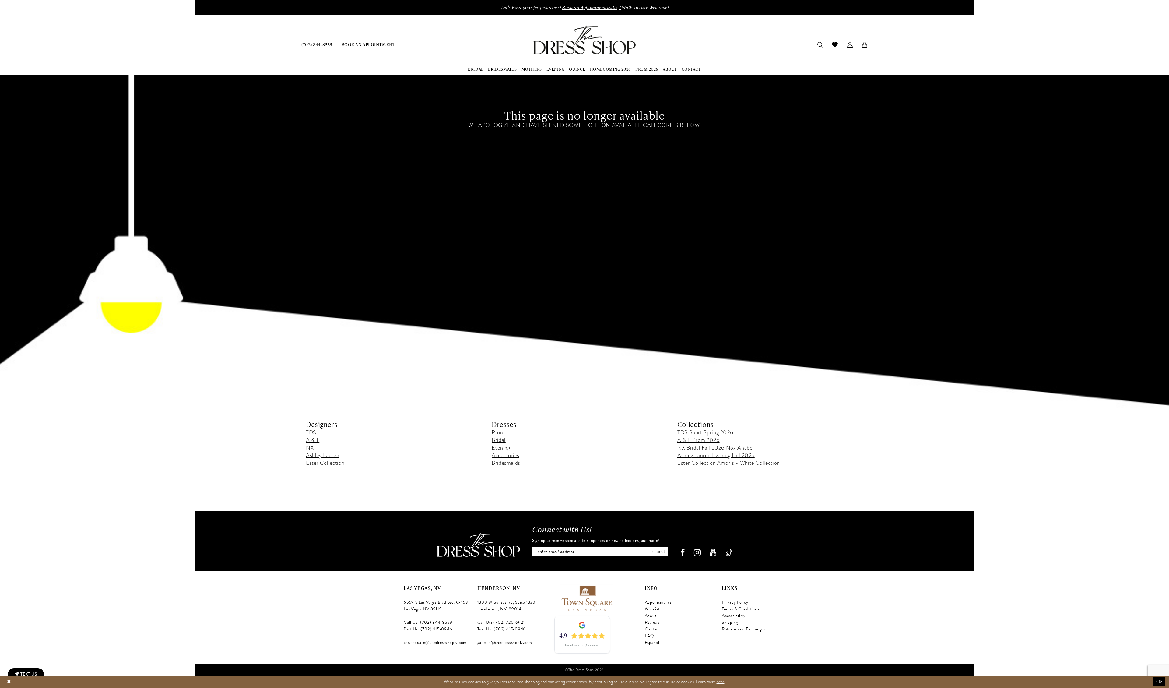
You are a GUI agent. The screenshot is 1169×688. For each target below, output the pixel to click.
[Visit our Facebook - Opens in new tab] (682, 552)
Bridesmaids (506, 463)
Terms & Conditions (740, 609)
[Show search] (820, 44)
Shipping (730, 622)
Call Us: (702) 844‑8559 (428, 622)
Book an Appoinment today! (591, 7)
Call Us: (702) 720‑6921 (501, 622)
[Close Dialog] (9, 681)
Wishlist (652, 609)
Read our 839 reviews (582, 645)
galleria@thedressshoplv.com (504, 642)
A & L (312, 440)
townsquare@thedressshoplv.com (435, 642)
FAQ (649, 636)
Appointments (658, 602)
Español (652, 642)
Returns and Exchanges (743, 629)
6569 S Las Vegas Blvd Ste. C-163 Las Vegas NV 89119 (436, 605)
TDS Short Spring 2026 (705, 432)
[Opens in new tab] (586, 597)
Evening (501, 447)
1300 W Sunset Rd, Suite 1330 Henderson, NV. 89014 (506, 605)
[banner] (584, 40)
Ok (1159, 681)
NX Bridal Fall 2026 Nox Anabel (715, 447)
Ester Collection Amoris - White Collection (728, 463)
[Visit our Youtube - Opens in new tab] (713, 552)
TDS (311, 432)
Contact (652, 629)
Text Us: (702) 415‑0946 (428, 629)
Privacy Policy (735, 602)
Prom (498, 432)
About (651, 615)
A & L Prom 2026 (698, 440)
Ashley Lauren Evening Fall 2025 (716, 455)
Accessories (505, 455)
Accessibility (734, 615)
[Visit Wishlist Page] (835, 44)
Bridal (499, 440)
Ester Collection (325, 463)
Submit (658, 551)
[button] (850, 44)
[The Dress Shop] (478, 545)
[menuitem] (317, 44)
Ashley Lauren (322, 455)
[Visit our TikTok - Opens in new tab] (728, 552)
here (721, 682)
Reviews (652, 622)
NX (310, 447)
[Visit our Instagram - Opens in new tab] (697, 553)
